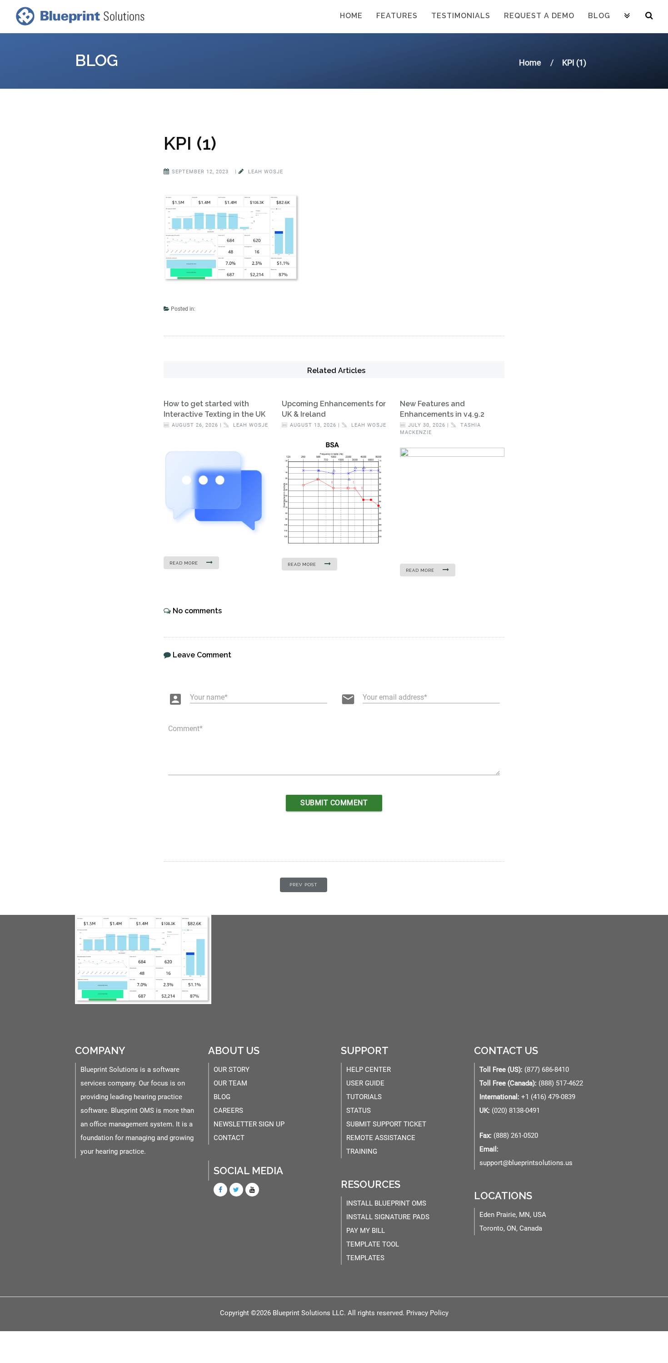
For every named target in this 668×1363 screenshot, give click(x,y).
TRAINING (361, 1151)
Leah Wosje (264, 172)
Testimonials (460, 15)
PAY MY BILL (365, 1231)
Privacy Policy (427, 1313)
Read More (184, 563)
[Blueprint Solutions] (78, 16)
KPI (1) (190, 143)
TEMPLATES (365, 1258)
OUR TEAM (230, 1083)
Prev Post (303, 884)
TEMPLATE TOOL (372, 1244)
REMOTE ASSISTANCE (380, 1138)
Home (351, 15)
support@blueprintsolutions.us (526, 1163)
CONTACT (229, 1138)
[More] (627, 16)
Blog (599, 15)
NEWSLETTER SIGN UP (249, 1124)
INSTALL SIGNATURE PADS (387, 1217)
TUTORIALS (364, 1097)
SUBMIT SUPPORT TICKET (386, 1124)
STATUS (358, 1110)
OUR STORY (231, 1069)
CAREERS (228, 1110)
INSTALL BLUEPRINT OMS (386, 1203)
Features (397, 15)
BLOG (222, 1097)
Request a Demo (539, 15)
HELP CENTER (368, 1069)
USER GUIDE (365, 1083)
